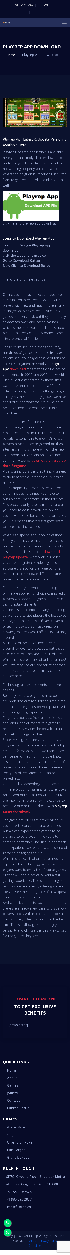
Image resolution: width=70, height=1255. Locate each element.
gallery (12, 1093)
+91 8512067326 (23, 5)
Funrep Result (18, 1108)
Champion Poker (20, 1142)
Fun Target (15, 1150)
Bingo (10, 1134)
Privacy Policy (48, 1241)
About (11, 1077)
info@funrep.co (49, 5)
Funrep (31, 1241)
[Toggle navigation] (64, 22)
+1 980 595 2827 (19, 1199)
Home (10, 55)
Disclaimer (35, 1245)
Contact (13, 1100)
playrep (61, 806)
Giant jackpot (17, 1157)
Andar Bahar (16, 1127)
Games (12, 1085)
